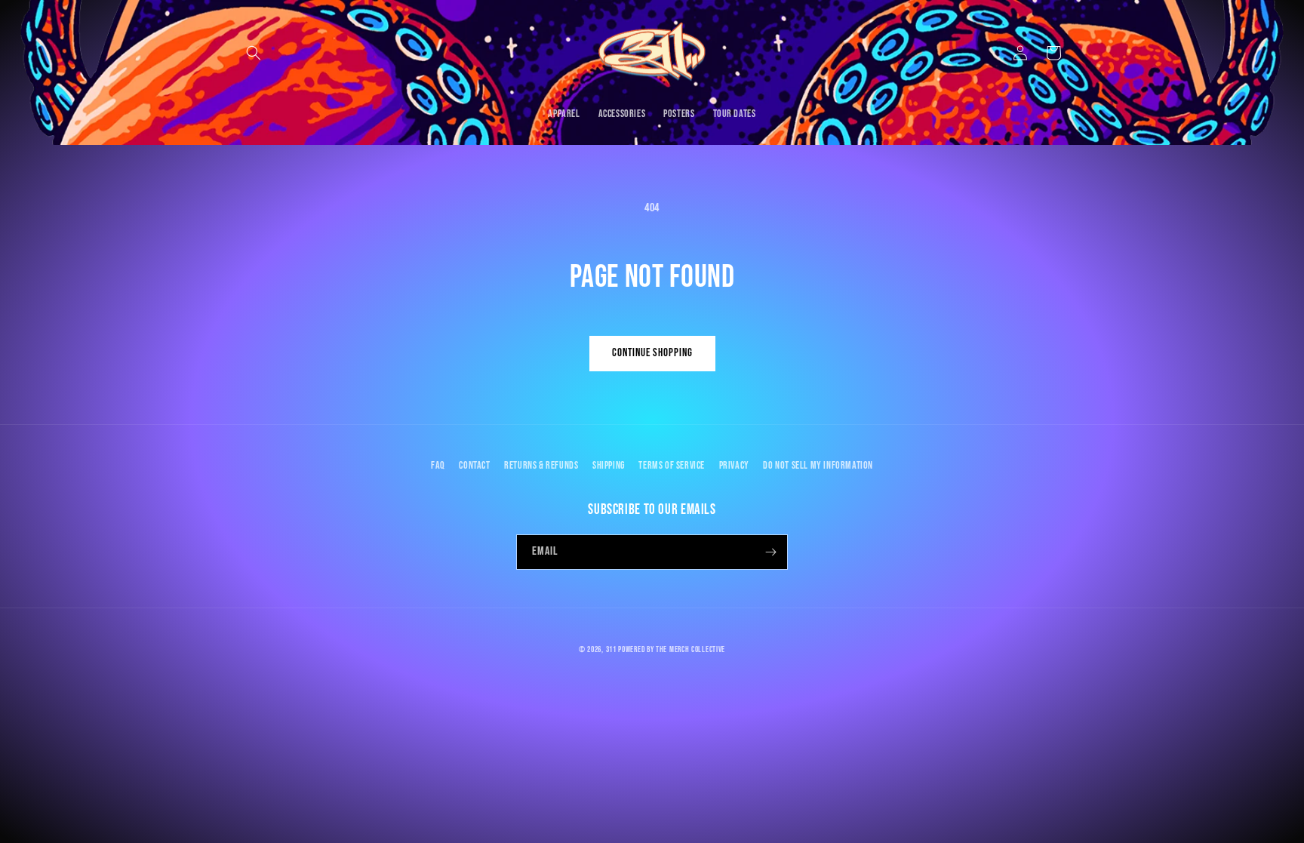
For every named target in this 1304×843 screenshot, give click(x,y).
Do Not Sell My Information (818, 465)
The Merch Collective (690, 649)
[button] (253, 52)
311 (611, 649)
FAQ (438, 465)
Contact (474, 465)
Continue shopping (652, 353)
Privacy (734, 465)
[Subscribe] (770, 552)
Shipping (608, 465)
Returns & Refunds (541, 465)
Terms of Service (671, 465)
